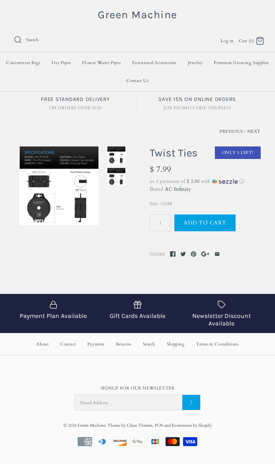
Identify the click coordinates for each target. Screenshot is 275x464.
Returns (123, 344)
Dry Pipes (61, 63)
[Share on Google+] (205, 254)
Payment (96, 344)
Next (254, 131)
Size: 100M (161, 203)
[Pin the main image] (193, 254)
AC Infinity (178, 189)
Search (149, 344)
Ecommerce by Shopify (192, 425)
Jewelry (195, 63)
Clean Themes (140, 425)
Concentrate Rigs (23, 63)
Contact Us (137, 80)
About (42, 344)
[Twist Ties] (59, 185)
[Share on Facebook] (172, 254)
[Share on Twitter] (183, 254)
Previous (231, 131)
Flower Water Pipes (101, 63)
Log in (227, 41)
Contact (68, 344)
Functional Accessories (154, 63)
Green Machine (91, 425)
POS (159, 425)
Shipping (176, 344)
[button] (205, 181)
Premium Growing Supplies (241, 63)
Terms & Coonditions (217, 344)
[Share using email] (217, 254)
